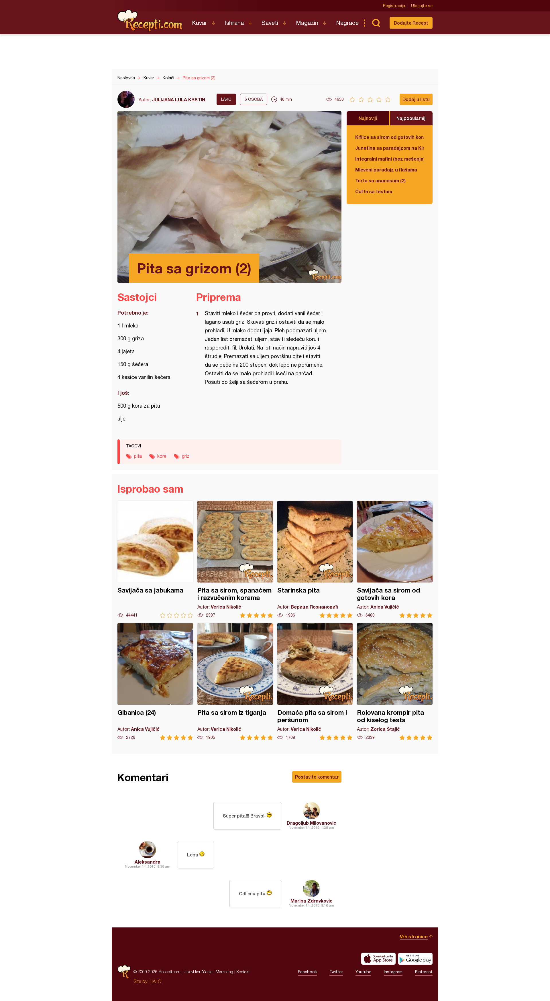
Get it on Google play (415, 959)
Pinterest (424, 972)
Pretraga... (376, 23)
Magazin (307, 22)
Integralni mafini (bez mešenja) (389, 158)
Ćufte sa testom (373, 191)
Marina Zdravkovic (311, 900)
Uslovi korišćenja (198, 971)
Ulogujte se (422, 5)
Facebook (307, 972)
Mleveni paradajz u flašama (386, 169)
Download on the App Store (378, 959)
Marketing (224, 971)
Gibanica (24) (155, 681)
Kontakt (243, 971)
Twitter (336, 972)
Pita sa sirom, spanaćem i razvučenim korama (235, 559)
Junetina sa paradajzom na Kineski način (389, 148)
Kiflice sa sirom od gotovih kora (389, 137)
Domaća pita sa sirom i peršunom (315, 681)
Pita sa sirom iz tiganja (235, 681)
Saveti (270, 22)
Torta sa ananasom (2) (380, 180)
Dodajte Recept (411, 22)
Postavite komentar (317, 776)
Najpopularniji (411, 118)
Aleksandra (147, 861)
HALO (155, 981)
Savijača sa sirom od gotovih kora (395, 559)
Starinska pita (315, 559)
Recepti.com (150, 20)
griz (185, 456)
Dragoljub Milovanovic (311, 823)
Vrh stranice (414, 936)
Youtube (363, 972)
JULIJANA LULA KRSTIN (178, 99)
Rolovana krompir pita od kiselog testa (395, 681)
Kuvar (199, 22)
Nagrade (347, 22)
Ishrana (234, 22)
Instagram (393, 972)
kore (161, 456)
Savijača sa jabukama (155, 559)
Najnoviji (368, 118)
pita (138, 456)
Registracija (394, 5)
